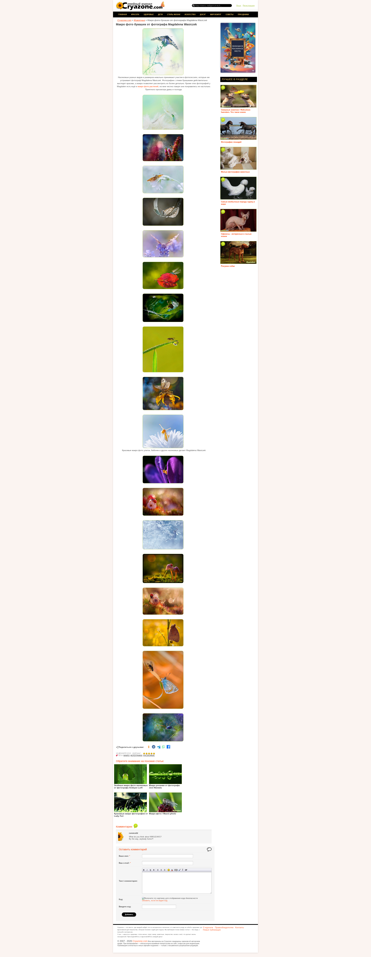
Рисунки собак (228, 266)
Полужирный (144, 870)
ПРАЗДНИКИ (243, 14)
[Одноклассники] (148, 747)
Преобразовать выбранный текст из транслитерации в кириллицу (182, 870)
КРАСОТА (135, 14)
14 (223, 120)
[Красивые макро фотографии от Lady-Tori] (130, 811)
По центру (161, 870)
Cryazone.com (140, 941)
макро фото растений (148, 86)
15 (223, 212)
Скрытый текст (176, 870)
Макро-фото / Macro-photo (162, 813)
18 (223, 87)
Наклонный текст (147, 870)
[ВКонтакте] (153, 747)
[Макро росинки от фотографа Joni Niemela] (165, 783)
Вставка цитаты (179, 870)
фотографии (136, 755)
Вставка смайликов (168, 870)
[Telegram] (158, 747)
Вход (238, 5)
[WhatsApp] (163, 747)
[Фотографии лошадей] (238, 139)
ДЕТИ (160, 14)
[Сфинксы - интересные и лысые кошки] (238, 231)
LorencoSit (133, 833)
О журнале (208, 927)
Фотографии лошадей (231, 142)
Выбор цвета (172, 870)
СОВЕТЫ (229, 14)
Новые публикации (212, 930)
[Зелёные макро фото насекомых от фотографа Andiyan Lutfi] (130, 783)
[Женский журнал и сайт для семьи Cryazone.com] (140, 9)
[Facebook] (168, 747)
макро (126, 755)
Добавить (129, 915)
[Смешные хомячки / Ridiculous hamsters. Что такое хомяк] (238, 106)
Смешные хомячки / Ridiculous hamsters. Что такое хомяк (235, 111)
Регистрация (249, 5)
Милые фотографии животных (235, 172)
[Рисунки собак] (238, 263)
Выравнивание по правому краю (164, 870)
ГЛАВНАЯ (122, 14)
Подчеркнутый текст (150, 870)
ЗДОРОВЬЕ (149, 14)
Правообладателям (224, 927)
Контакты (239, 927)
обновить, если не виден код (154, 900)
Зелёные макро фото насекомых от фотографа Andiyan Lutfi (131, 786)
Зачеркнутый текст (154, 870)
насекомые (149, 755)
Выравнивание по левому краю (158, 870)
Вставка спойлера (186, 870)
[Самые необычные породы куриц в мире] (238, 198)
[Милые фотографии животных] (238, 168)
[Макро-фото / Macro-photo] (165, 811)
